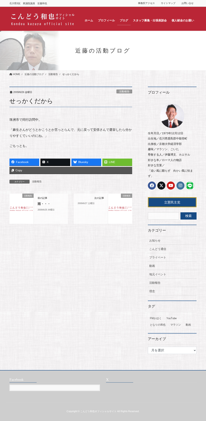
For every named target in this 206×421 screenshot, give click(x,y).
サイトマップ (168, 3)
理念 (152, 291)
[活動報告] (21, 208)
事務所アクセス (146, 3)
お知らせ (155, 240)
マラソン (175, 324)
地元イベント (157, 274)
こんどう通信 (157, 249)
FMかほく (156, 318)
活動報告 (124, 91)
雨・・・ (44, 203)
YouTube (171, 318)
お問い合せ (187, 3)
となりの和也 (158, 324)
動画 (152, 265)
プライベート (157, 257)
